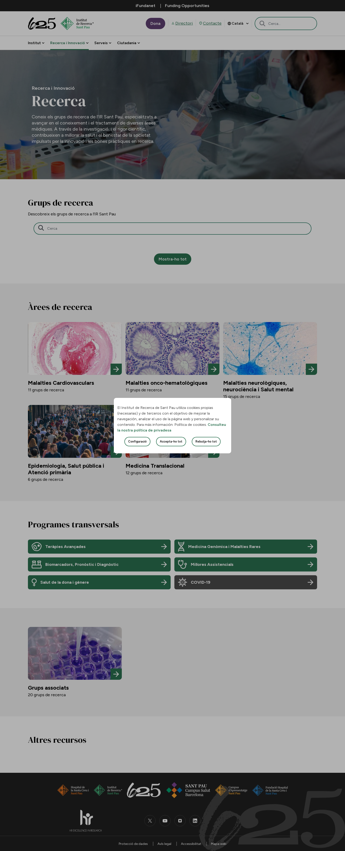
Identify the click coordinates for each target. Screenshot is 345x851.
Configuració (137, 441)
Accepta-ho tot (171, 441)
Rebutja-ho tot (206, 441)
